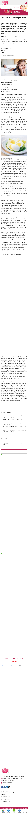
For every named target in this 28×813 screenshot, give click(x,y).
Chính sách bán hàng (5, 796)
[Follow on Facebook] (2, 787)
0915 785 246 (9, 782)
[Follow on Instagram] (4, 787)
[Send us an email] (9, 787)
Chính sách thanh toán (6, 797)
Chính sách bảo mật (5, 801)
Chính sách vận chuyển (6, 799)
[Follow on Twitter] (7, 787)
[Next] (26, 444)
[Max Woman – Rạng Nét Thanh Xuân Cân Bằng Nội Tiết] (7, 2)
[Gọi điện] (14, 810)
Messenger (19, 812)
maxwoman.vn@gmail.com (11, 783)
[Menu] (26, 3)
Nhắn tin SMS (25, 812)
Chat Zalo (8, 812)
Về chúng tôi (3, 794)
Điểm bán (3, 812)
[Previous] (2, 444)
